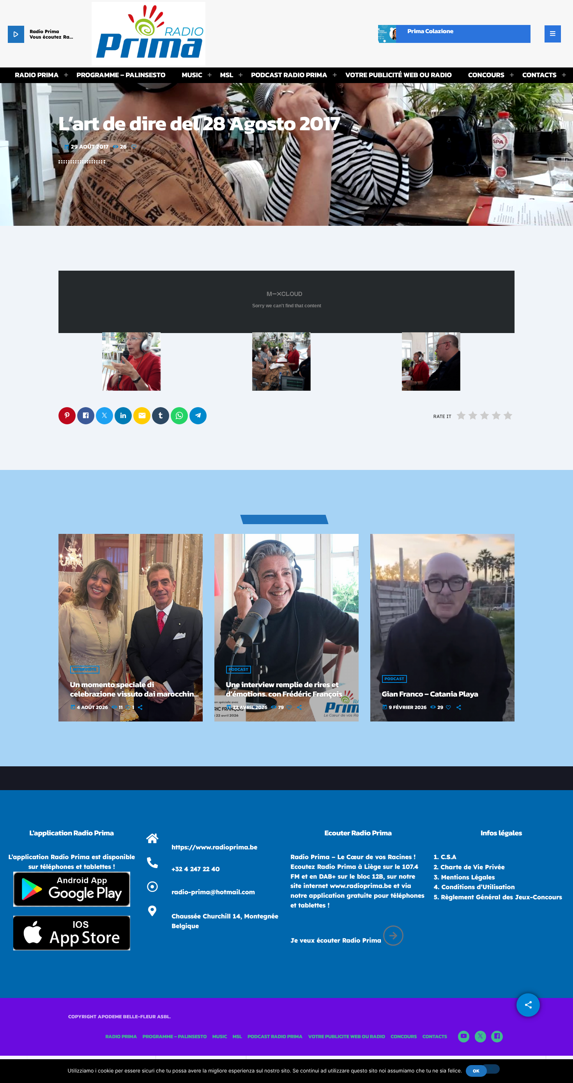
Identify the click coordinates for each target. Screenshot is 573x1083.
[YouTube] (464, 1036)
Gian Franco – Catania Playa (430, 694)
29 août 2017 (87, 146)
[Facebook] (497, 1036)
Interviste (85, 669)
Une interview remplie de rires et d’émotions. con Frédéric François (284, 689)
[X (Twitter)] (480, 1036)
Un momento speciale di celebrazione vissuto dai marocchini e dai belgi (133, 694)
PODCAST (238, 669)
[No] (490, 1069)
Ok (476, 1070)
